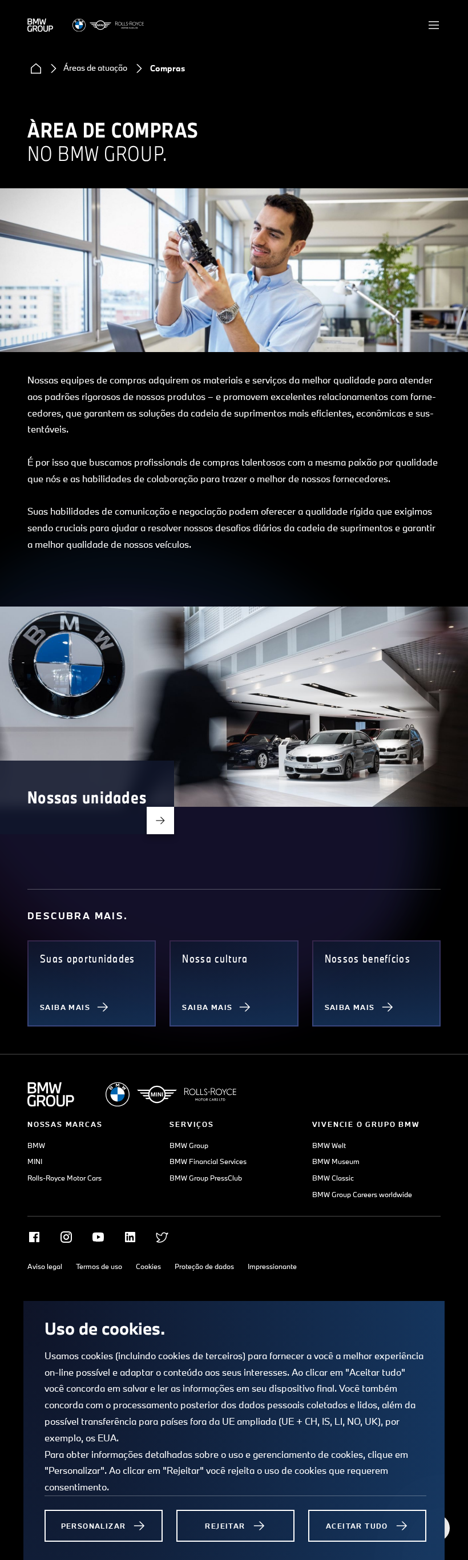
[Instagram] (66, 1237)
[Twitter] (162, 1237)
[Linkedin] (130, 1237)
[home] (36, 68)
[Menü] (434, 25)
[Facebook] (34, 1237)
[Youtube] (98, 1237)
